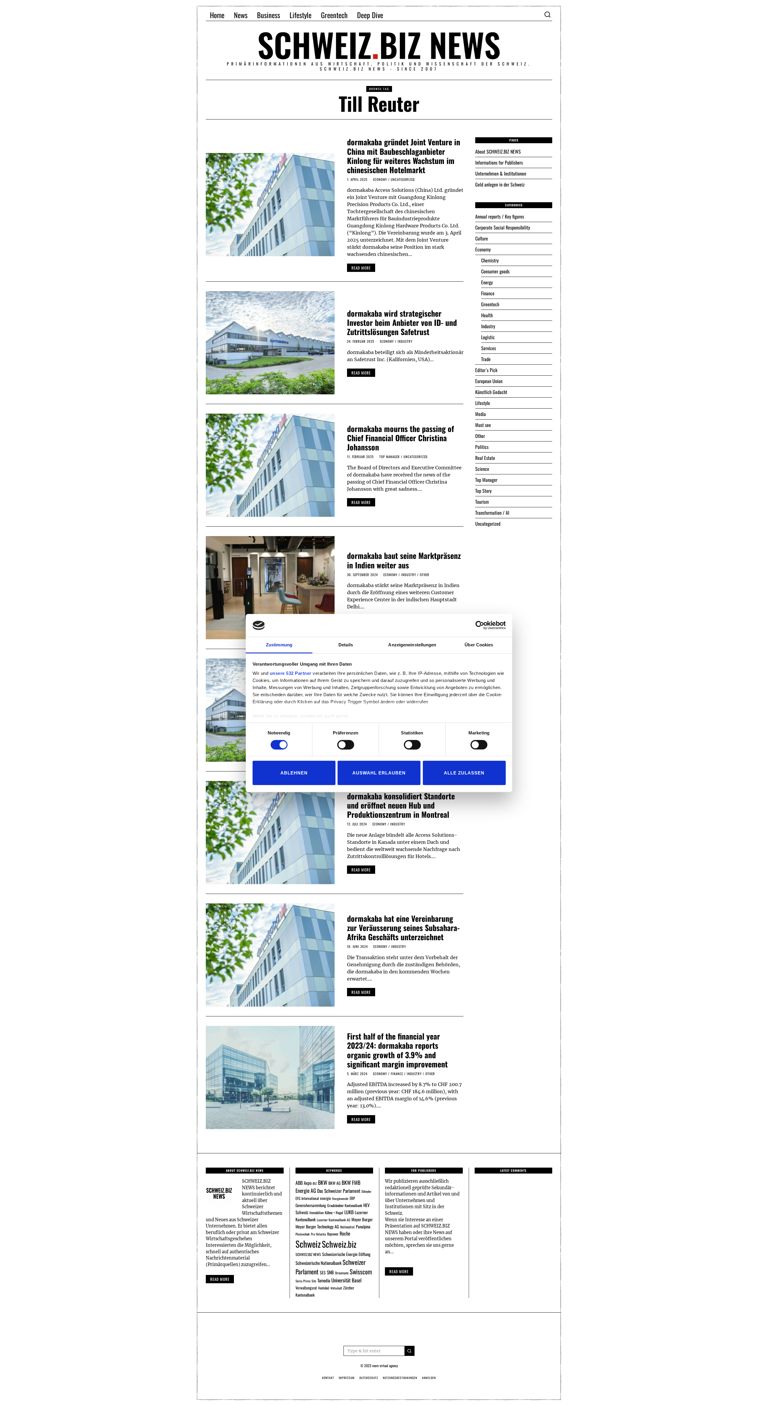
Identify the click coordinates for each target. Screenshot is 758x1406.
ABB (299, 1182)
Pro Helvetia (318, 1234)
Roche (345, 1233)
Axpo (307, 1182)
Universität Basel (346, 1280)
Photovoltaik (303, 1234)
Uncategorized (403, 179)
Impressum (347, 1377)
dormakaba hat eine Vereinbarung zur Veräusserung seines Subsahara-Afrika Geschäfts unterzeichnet (403, 928)
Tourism (482, 501)
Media (480, 413)
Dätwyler (366, 1191)
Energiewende (340, 1198)
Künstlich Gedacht (491, 392)
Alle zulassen (464, 772)
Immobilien (316, 1212)
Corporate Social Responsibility (502, 227)
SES (323, 1272)
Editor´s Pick (486, 370)
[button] (409, 1351)
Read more (219, 1279)
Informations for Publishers (499, 162)
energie (325, 1198)
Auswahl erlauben (379, 772)
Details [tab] (345, 644)
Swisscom (361, 1271)
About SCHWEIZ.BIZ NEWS (498, 151)
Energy (487, 282)
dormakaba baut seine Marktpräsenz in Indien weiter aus (404, 560)
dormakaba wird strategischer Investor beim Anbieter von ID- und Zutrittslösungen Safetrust (402, 322)
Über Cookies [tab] (479, 644)
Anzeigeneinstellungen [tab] (412, 644)
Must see (483, 424)
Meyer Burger (362, 1219)
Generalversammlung (311, 1205)
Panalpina (363, 1226)
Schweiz (308, 1243)
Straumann (342, 1272)
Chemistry (490, 260)
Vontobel (323, 1288)
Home (217, 14)
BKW (322, 1182)
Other (424, 574)
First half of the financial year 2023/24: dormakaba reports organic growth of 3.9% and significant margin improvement (397, 1050)
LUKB (349, 1212)
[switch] (345, 744)
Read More (399, 1271)
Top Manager (389, 456)
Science (482, 468)
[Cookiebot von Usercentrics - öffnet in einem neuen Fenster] (480, 625)
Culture (481, 238)
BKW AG (334, 1183)
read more (361, 268)
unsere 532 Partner (290, 673)
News (241, 14)
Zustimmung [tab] (279, 644)
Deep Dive (370, 14)
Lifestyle (300, 14)
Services (488, 348)
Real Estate (485, 457)
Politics (482, 446)
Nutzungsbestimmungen (400, 1377)
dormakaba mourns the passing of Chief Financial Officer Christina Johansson (400, 438)
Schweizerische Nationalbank (318, 1263)
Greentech (334, 14)
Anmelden (429, 1377)
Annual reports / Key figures (499, 216)
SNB (330, 1272)
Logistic (488, 337)
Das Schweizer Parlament (338, 1190)
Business (268, 14)
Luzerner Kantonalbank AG (333, 1219)
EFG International (307, 1198)
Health (487, 315)
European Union (488, 381)
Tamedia (323, 1280)
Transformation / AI (492, 512)
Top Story (483, 490)
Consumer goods (495, 271)
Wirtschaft (336, 1288)
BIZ (315, 1183)
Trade (486, 359)
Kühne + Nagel (334, 1212)
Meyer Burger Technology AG (317, 1226)
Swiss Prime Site (306, 1281)
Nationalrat (347, 1226)
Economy (380, 179)
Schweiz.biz (339, 1244)
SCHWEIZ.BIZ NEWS (308, 1254)
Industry (405, 341)
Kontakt (328, 1377)
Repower (332, 1234)
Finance (397, 1073)
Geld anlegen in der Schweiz (500, 184)
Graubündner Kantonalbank (344, 1205)
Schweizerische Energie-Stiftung (346, 1254)
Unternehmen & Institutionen (500, 173)
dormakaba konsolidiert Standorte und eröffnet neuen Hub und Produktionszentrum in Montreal (401, 805)
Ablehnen (294, 772)
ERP (352, 1198)
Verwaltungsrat (306, 1288)
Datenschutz (368, 1377)
